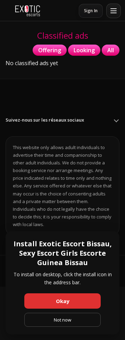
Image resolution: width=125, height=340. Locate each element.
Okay (62, 301)
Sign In (91, 11)
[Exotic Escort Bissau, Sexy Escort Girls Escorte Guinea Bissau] (27, 10)
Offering (49, 50)
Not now (62, 320)
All (110, 50)
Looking (84, 50)
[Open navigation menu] (113, 10)
